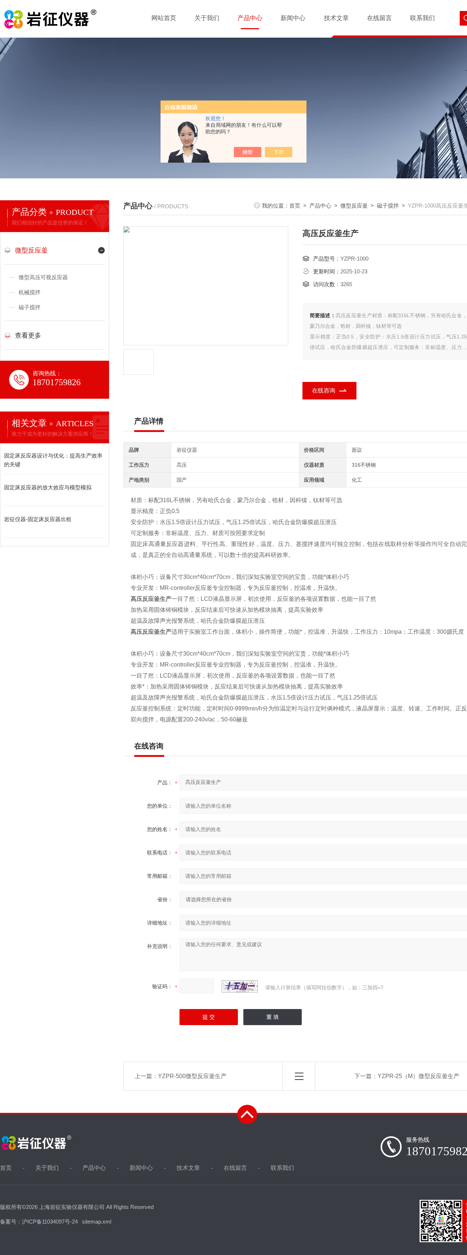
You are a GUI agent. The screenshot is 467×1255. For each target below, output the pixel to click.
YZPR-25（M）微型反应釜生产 (418, 1076)
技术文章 (336, 18)
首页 (294, 205)
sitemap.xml (96, 1221)
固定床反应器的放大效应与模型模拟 (48, 487)
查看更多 (28, 335)
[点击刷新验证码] (239, 986)
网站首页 (163, 18)
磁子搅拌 (388, 205)
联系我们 (422, 18)
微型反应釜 (354, 205)
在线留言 (379, 18)
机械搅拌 (29, 292)
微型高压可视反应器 (43, 277)
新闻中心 (293, 18)
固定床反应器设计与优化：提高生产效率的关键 (53, 459)
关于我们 (206, 18)
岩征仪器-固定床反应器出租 (38, 519)
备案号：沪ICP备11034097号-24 (39, 1221)
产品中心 (250, 18)
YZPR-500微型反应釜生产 (192, 1076)
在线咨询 (323, 390)
